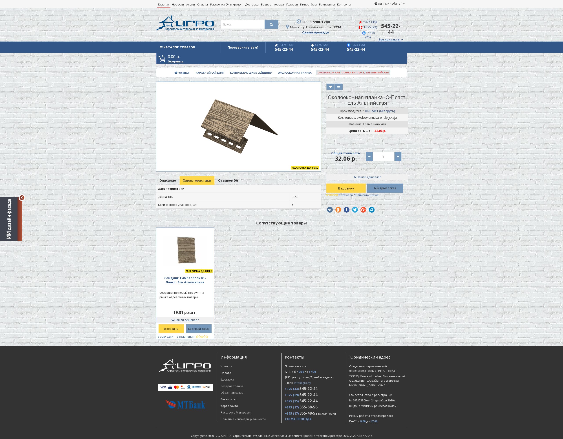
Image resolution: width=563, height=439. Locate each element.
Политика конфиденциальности (243, 419)
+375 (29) (370, 27)
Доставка (252, 4)
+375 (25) (370, 35)
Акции (190, 4)
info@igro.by (302, 383)
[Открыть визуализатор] (11, 218)
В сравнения (185, 337)
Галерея (292, 4)
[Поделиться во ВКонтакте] (329, 209)
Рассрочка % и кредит (236, 412)
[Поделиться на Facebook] (346, 209)
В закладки (165, 337)
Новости (178, 4)
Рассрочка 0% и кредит (226, 4)
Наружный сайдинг (210, 72)
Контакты (344, 4)
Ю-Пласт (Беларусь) (380, 111)
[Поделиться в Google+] (363, 209)
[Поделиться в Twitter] (354, 209)
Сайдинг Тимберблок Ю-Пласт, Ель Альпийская (185, 280)
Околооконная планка (295, 72)
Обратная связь (232, 393)
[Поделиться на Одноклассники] (338, 209)
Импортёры (308, 4)
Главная (164, 4)
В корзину (346, 188)
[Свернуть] (22, 197)
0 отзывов (345, 195)
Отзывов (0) (228, 180)
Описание (167, 180)
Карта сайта (229, 406)
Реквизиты (327, 4)
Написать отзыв (366, 195)
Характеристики (197, 180)
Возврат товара (272, 4)
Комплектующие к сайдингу (251, 72)
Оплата (202, 4)
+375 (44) (370, 22)
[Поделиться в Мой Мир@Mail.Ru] (371, 209)
